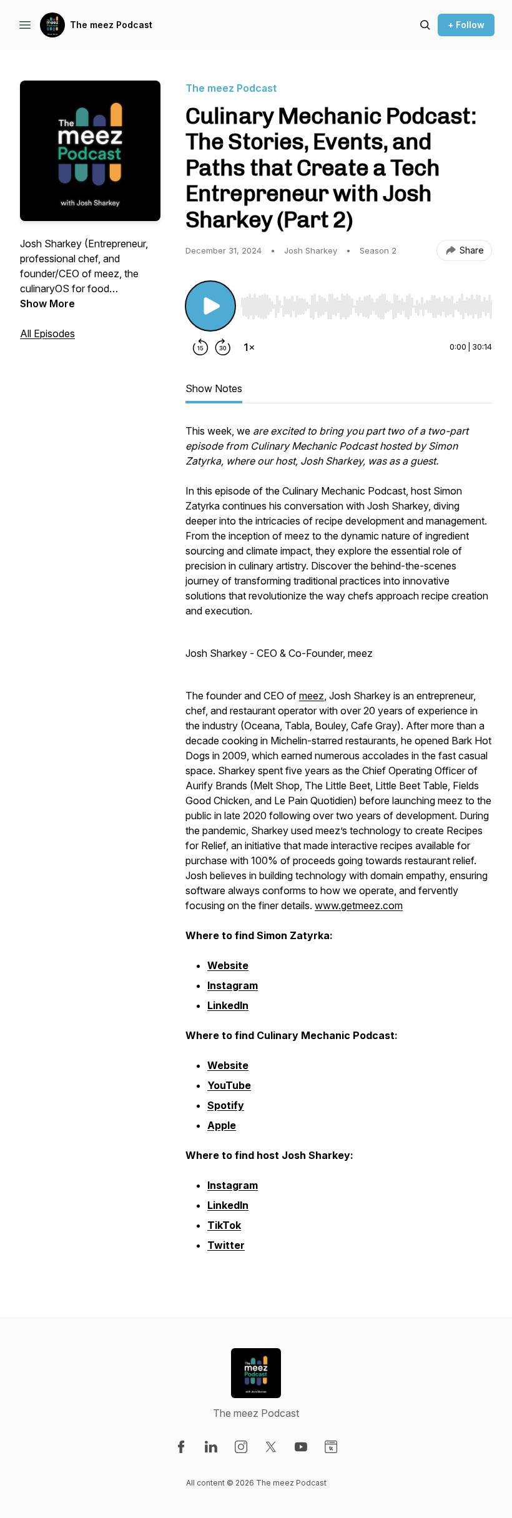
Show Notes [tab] (213, 388)
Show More (47, 303)
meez (311, 695)
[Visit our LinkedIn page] (211, 1447)
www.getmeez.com (359, 905)
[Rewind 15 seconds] (200, 347)
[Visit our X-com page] (271, 1447)
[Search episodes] (425, 24)
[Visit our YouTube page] (301, 1447)
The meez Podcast (111, 24)
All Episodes (47, 333)
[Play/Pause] (210, 306)
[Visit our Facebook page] (181, 1447)
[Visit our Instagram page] (241, 1447)
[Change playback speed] (249, 347)
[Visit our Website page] (331, 1447)
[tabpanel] (338, 845)
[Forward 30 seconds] (223, 347)
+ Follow (466, 24)
